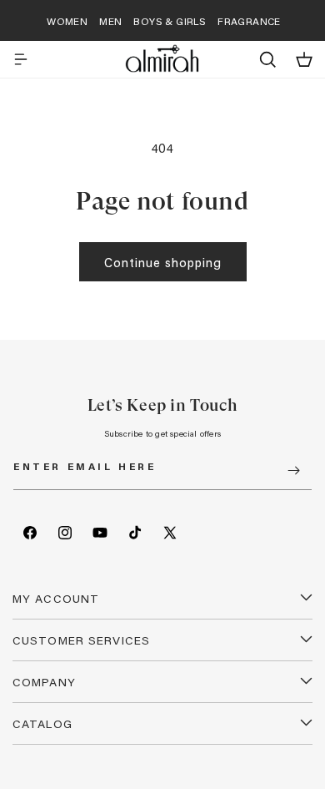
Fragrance (249, 21)
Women (67, 21)
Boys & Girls (169, 21)
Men (110, 21)
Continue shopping (163, 262)
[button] (20, 59)
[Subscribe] (293, 470)
